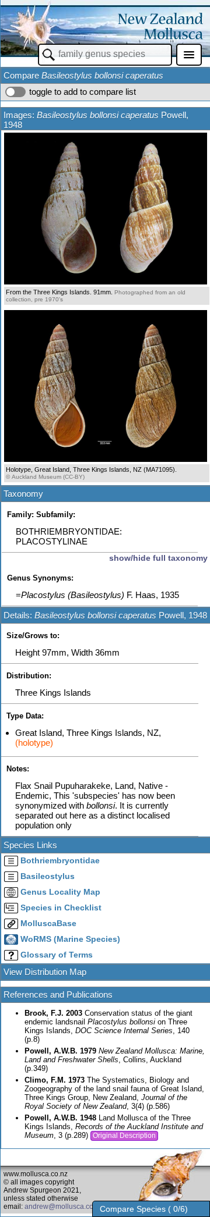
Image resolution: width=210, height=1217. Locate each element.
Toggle (15, 92)
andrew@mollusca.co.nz (63, 1206)
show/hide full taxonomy (158, 558)
